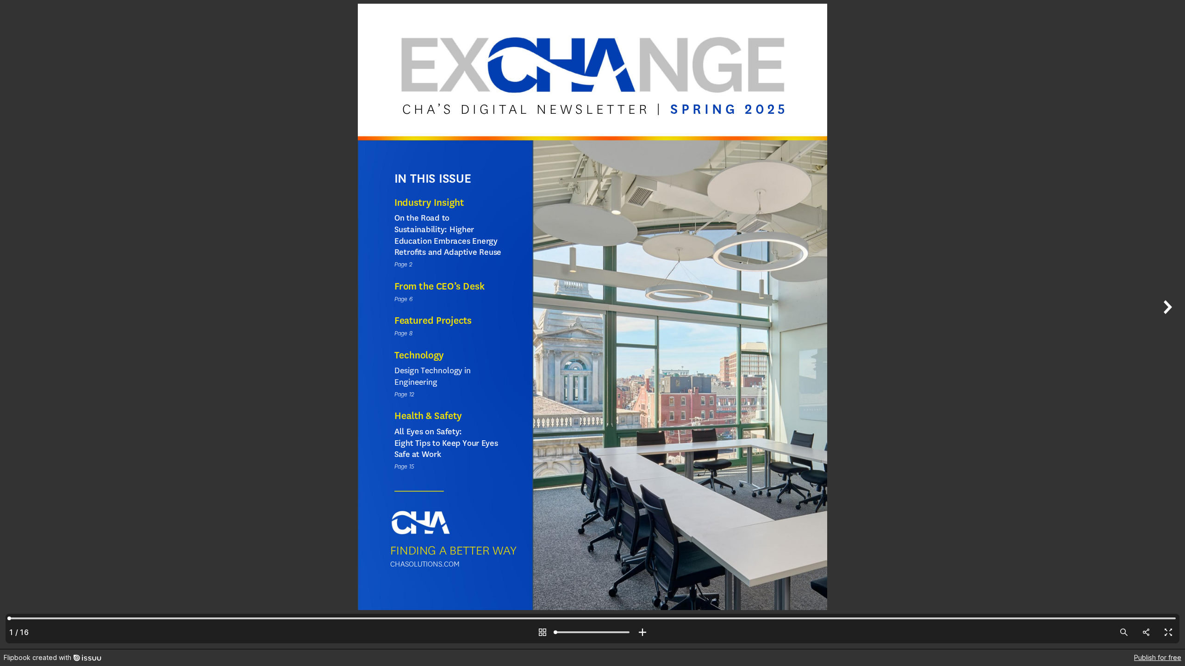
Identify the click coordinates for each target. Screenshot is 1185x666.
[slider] (592, 632)
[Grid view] (542, 632)
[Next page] (1166, 324)
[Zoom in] (642, 632)
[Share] (1146, 632)
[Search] (1124, 632)
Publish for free (1157, 657)
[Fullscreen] (1168, 632)
